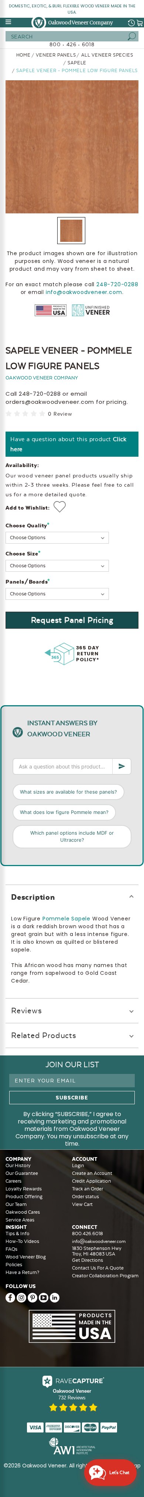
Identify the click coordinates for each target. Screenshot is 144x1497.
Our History (18, 1165)
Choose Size (23, 553)
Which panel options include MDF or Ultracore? (72, 836)
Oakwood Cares (23, 1212)
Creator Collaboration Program (105, 1275)
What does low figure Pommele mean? (64, 812)
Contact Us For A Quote (98, 1268)
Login (78, 1165)
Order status (85, 1196)
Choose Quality (28, 525)
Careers (13, 1181)
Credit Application (91, 1181)
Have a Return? (22, 1272)
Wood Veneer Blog (26, 1257)
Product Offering (24, 1196)
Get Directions (87, 1260)
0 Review (60, 414)
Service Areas (20, 1220)
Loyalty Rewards (24, 1189)
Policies (14, 1264)
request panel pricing (72, 620)
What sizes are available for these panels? (68, 792)
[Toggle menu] (9, 22)
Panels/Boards (28, 581)
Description (33, 897)
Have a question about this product (68, 444)
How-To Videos (22, 1241)
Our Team (16, 1204)
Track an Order (87, 1189)
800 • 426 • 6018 (72, 44)
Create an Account (92, 1173)
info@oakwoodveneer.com (84, 292)
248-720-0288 (117, 284)
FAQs (11, 1249)
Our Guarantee (22, 1173)
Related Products (43, 1035)
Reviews (26, 1010)
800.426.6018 (87, 1233)
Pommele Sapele (66, 918)
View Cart (82, 1204)
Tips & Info (18, 1233)
